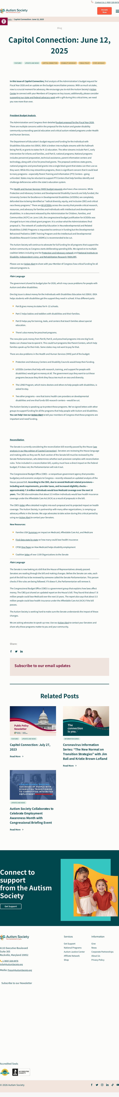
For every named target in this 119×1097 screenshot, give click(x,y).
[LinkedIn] (21, 651)
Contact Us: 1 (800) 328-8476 (107, 2)
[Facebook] (12, 651)
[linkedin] (107, 1085)
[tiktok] (112, 1085)
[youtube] (118, 1085)
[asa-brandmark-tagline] (14, 9)
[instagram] (102, 1085)
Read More (15, 756)
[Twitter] (16, 651)
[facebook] (92, 1085)
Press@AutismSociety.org (20, 970)
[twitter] (97, 1085)
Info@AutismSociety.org (11, 964)
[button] (4, 21)
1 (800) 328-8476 (10, 960)
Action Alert (29, 263)
